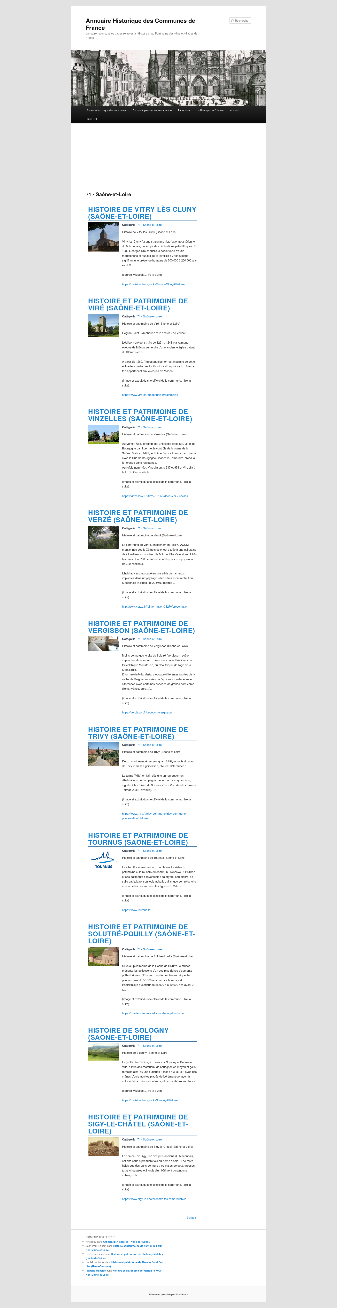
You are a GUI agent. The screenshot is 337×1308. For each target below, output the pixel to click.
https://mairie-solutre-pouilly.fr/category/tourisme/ (153, 1013)
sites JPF (92, 119)
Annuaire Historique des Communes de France (140, 24)
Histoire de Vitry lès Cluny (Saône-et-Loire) (142, 212)
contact (234, 110)
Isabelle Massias (96, 1270)
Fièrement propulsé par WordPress (168, 1294)
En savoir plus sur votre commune (152, 110)
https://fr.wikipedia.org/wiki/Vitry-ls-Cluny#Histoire (153, 284)
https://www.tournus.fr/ (136, 910)
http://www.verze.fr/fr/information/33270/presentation (155, 606)
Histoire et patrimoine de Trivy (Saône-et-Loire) (138, 732)
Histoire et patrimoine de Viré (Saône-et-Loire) (138, 304)
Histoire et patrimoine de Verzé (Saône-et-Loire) (138, 516)
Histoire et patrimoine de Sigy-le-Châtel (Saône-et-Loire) (138, 1123)
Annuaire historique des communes (107, 110)
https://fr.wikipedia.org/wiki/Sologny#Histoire (150, 1100)
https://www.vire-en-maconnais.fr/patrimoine (150, 395)
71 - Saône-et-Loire (149, 224)
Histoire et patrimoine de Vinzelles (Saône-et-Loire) (140, 415)
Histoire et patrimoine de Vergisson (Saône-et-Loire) (141, 627)
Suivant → (193, 1217)
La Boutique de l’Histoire (210, 110)
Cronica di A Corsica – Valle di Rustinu (126, 1241)
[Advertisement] (143, 158)
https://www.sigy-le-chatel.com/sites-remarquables (154, 1199)
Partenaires (184, 110)
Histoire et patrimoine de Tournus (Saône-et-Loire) (138, 838)
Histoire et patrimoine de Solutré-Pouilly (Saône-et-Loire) (141, 933)
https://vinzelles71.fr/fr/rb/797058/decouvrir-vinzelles (155, 496)
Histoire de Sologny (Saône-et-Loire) (128, 1033)
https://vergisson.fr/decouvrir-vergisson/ (147, 712)
